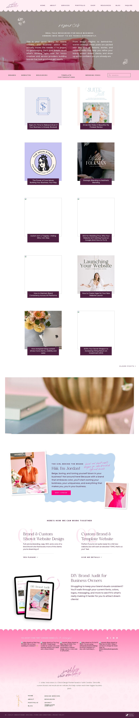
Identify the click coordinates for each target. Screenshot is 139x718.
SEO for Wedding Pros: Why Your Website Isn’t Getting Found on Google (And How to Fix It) (96, 238)
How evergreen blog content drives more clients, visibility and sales (43, 351)
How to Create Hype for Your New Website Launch (96, 294)
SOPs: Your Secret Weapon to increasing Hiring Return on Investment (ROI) (96, 351)
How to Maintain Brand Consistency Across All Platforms (43, 294)
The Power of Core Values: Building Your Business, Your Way (43, 181)
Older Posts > (127, 366)
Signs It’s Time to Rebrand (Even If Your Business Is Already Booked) (43, 126)
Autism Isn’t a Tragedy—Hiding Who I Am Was (43, 237)
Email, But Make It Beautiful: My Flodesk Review (96, 126)
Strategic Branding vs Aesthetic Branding (96, 181)
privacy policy (58, 715)
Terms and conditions (42, 715)
